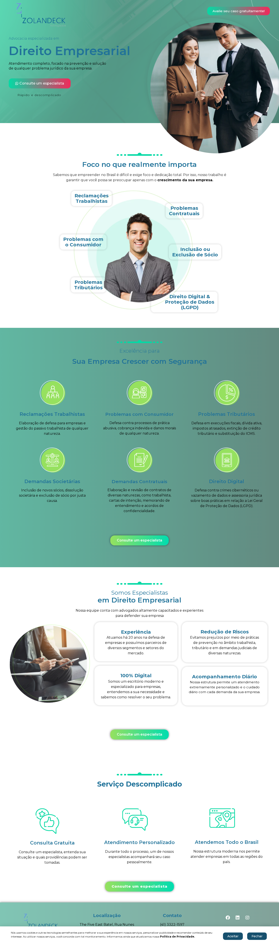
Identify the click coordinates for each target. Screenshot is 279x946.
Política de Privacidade (177, 936)
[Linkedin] (237, 917)
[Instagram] (247, 917)
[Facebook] (227, 917)
